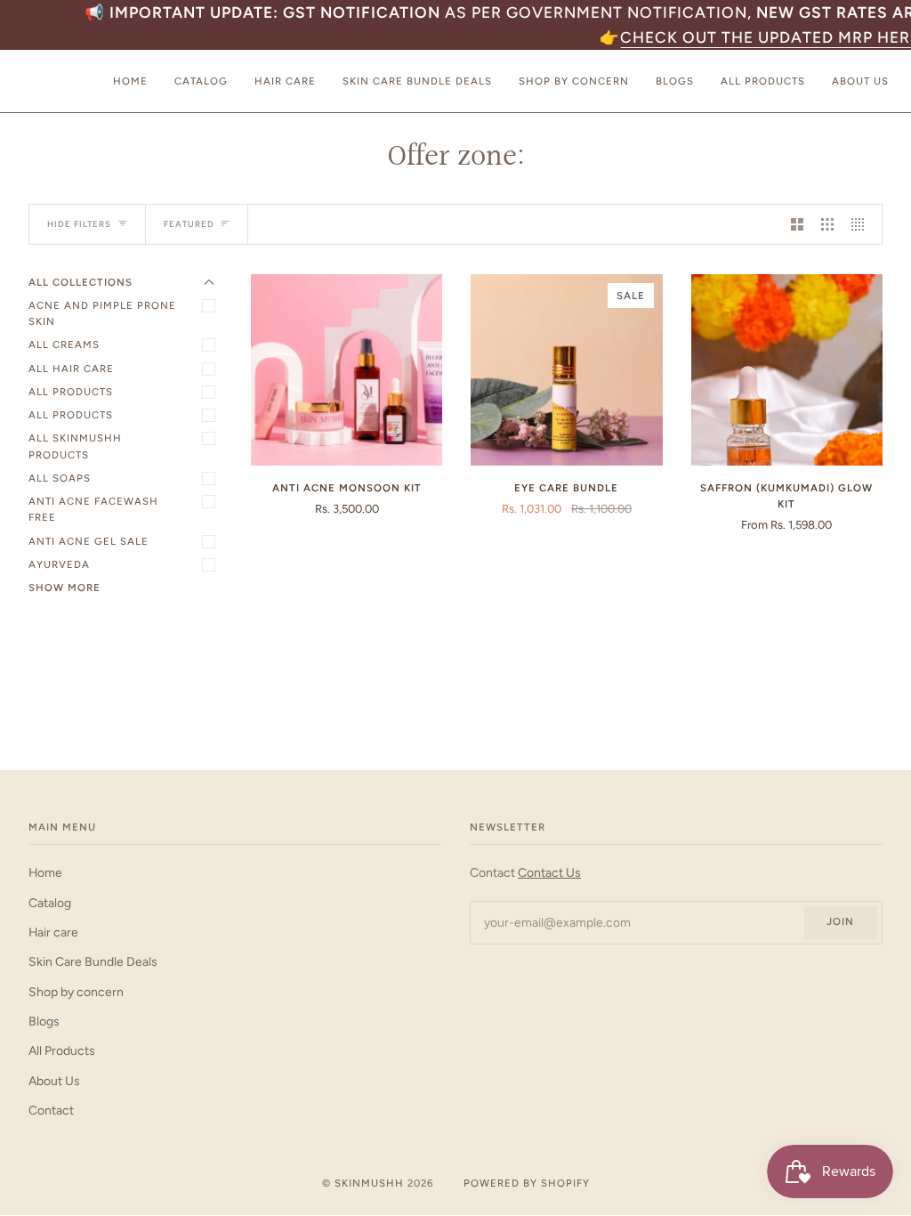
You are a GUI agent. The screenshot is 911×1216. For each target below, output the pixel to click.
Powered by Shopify (527, 1183)
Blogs (44, 1021)
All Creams (64, 344)
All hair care (71, 368)
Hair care (53, 932)
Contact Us (549, 872)
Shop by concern (76, 992)
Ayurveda (59, 564)
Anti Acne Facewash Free (93, 509)
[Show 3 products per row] (827, 224)
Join (840, 921)
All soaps (59, 478)
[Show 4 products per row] (862, 224)
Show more (64, 587)
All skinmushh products (75, 446)
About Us (54, 1081)
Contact (51, 1110)
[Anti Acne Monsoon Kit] (346, 370)
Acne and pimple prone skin (102, 313)
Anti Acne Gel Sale (88, 541)
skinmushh (369, 1183)
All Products (70, 391)
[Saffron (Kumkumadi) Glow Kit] (787, 370)
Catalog (49, 903)
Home (45, 872)
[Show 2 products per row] (797, 224)
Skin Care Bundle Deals (92, 961)
